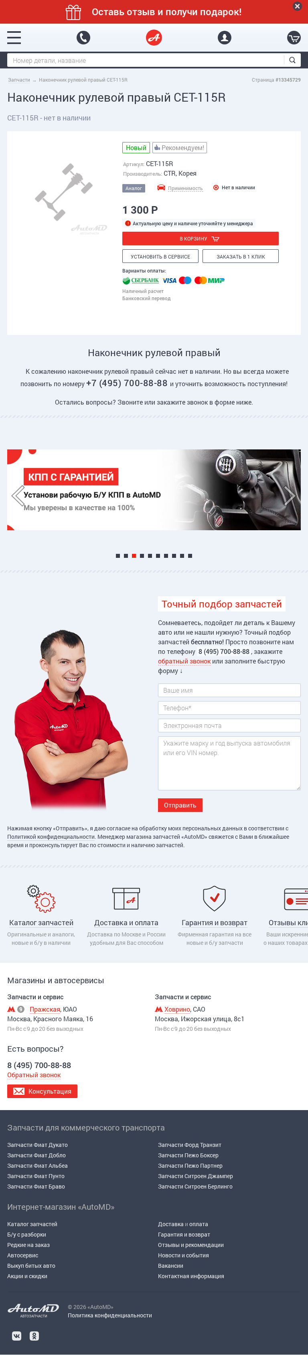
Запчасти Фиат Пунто (36, 1176)
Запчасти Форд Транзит (189, 1145)
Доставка (171, 1224)
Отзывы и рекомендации (191, 1245)
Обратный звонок (34, 1074)
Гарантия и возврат (184, 1234)
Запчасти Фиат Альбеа (37, 1165)
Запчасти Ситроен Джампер (195, 1176)
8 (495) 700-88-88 (83, 37)
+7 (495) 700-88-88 (128, 383)
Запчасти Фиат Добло (36, 1155)
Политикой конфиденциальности (51, 836)
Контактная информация (191, 1276)
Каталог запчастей (32, 1224)
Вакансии (170, 1265)
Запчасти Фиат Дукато (37, 1145)
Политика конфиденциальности (110, 1315)
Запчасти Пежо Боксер (188, 1155)
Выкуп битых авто (31, 1265)
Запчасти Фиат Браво (36, 1186)
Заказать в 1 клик (241, 256)
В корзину (193, 238)
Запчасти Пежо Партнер (190, 1165)
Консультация (49, 1091)
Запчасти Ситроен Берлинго (195, 1186)
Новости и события (183, 1255)
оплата (198, 1224)
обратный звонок (184, 661)
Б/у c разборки (26, 1234)
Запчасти (19, 79)
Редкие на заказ (28, 1245)
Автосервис (22, 1255)
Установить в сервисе (160, 256)
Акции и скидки (27, 1276)
